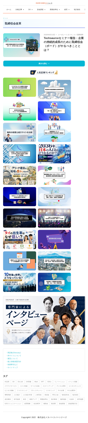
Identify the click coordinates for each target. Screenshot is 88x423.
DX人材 (20, 382)
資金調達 (40, 9)
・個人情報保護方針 (13, 361)
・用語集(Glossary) (13, 353)
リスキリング (50, 390)
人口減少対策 (27, 395)
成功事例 (8, 399)
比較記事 (19, 9)
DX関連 (28, 382)
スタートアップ (48, 386)
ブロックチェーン (37, 390)
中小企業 (61, 390)
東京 (24, 399)
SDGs (49, 382)
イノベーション (60, 382)
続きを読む (43, 63)
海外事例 (54, 399)
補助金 (45, 403)
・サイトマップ (12, 367)
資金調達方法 (72, 403)
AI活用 (7, 382)
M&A (36, 382)
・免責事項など (12, 364)
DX (29, 9)
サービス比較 (35, 386)
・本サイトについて (13, 356)
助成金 (47, 395)
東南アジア (33, 399)
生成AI (71, 399)
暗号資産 (17, 399)
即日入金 (55, 395)
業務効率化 (54, 9)
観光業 (53, 403)
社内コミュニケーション (13, 403)
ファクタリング (22, 390)
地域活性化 (65, 395)
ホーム (8, 9)
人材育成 (38, 395)
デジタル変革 (61, 386)
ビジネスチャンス (75, 386)
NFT (42, 382)
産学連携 (80, 399)
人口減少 (17, 395)
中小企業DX (71, 390)
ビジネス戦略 (9, 390)
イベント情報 (72, 382)
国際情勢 (80, 35)
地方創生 (77, 9)
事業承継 (8, 395)
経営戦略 (27, 403)
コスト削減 (23, 386)
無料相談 (63, 399)
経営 (65, 9)
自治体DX (37, 403)
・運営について (12, 359)
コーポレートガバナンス (67, 35)
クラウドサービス (11, 386)
